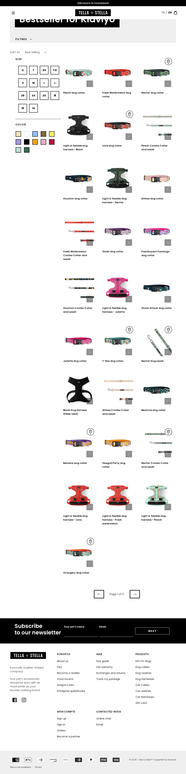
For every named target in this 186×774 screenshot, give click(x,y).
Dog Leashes (143, 673)
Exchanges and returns (110, 673)
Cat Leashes (143, 691)
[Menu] (13, 12)
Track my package (108, 679)
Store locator (65, 679)
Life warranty (104, 667)
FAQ (59, 667)
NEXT (152, 631)
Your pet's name (74, 626)
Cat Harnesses (145, 697)
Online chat (103, 718)
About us (62, 661)
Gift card (141, 703)
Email (102, 626)
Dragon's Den (65, 685)
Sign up (61, 718)
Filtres (21, 39)
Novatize (172, 759)
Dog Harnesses (145, 679)
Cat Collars (142, 685)
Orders (61, 730)
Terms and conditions (20, 767)
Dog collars (142, 667)
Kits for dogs (143, 661)
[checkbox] (22, 70)
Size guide (102, 661)
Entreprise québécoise (71, 691)
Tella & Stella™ (146, 759)
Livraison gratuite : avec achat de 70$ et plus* (93, 3)
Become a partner (68, 736)
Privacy (38, 767)
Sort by (15, 52)
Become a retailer (68, 673)
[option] (93, 3)
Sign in (61, 724)
